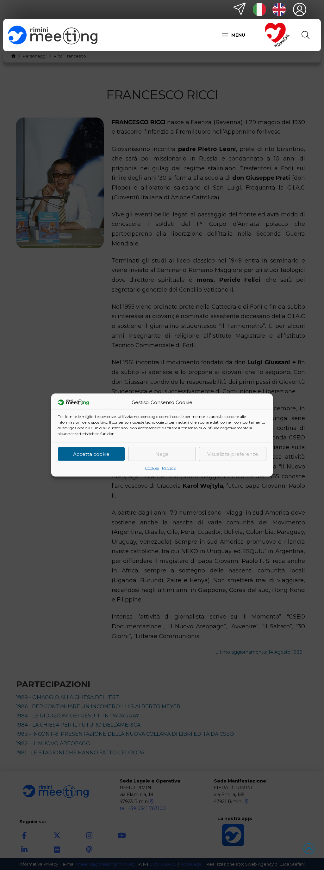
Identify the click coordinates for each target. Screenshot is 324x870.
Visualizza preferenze (232, 454)
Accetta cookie (91, 454)
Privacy (169, 468)
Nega (162, 454)
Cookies (152, 468)
